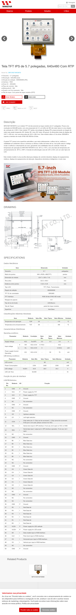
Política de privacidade (30, 603)
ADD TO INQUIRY (10, 102)
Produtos (28, 11)
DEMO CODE (32, 97)
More (67, 11)
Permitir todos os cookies (29, 610)
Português (72, 2)
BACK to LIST (22, 108)
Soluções (47, 11)
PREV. (8, 108)
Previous (4, 38)
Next (72, 38)
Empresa (10, 11)
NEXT (35, 108)
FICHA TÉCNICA (10, 97)
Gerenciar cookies (48, 610)
